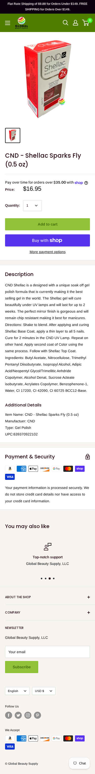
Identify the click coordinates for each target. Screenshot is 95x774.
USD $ (39, 691)
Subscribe (22, 667)
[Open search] (65, 22)
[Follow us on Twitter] (18, 715)
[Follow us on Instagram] (27, 715)
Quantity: (12, 205)
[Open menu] (7, 23)
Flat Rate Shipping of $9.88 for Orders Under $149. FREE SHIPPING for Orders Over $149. (47, 6)
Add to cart (48, 224)
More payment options (48, 252)
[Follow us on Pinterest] (37, 715)
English (13, 691)
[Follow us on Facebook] (8, 715)
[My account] (75, 22)
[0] (86, 23)
